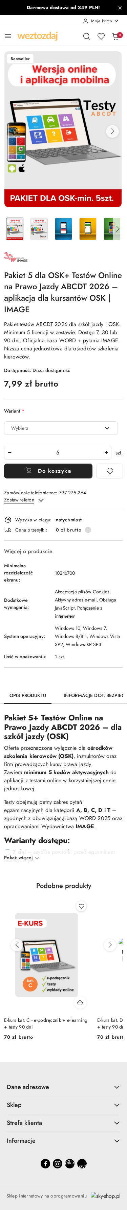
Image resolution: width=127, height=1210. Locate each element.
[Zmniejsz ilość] (9, 452)
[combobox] (61, 428)
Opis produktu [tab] (27, 695)
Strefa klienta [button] (24, 1122)
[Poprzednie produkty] (17, 945)
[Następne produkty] (110, 945)
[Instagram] (57, 1163)
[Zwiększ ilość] (106, 452)
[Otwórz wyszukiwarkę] (86, 36)
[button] (112, 131)
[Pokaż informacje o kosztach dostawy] (88, 530)
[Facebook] (45, 1163)
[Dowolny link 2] (82, 1163)
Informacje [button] (21, 1140)
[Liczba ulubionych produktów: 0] (101, 36)
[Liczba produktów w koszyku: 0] (115, 36)
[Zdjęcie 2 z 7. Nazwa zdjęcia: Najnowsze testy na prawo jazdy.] (39, 229)
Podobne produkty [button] (63, 886)
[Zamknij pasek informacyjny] (120, 8)
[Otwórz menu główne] (8, 36)
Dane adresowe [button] (28, 1087)
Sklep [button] (14, 1105)
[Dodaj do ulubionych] (110, 471)
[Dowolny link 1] (70, 1163)
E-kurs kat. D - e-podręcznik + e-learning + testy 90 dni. (46, 1023)
